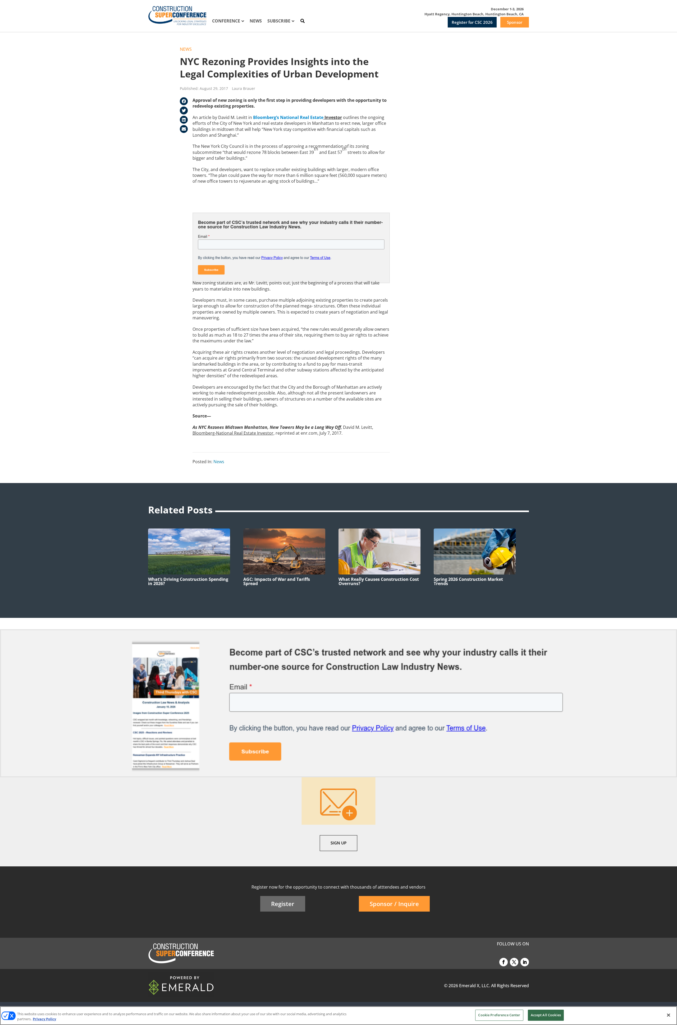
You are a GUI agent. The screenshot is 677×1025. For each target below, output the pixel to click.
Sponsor (514, 22)
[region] (338, 1015)
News (186, 49)
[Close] (668, 1015)
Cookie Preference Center (499, 1015)
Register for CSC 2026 (472, 22)
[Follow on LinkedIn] (524, 962)
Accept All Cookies (546, 1015)
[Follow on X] (514, 962)
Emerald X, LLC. (474, 986)
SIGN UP (338, 842)
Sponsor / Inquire (394, 904)
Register (282, 904)
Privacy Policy (44, 1019)
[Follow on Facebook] (503, 962)
